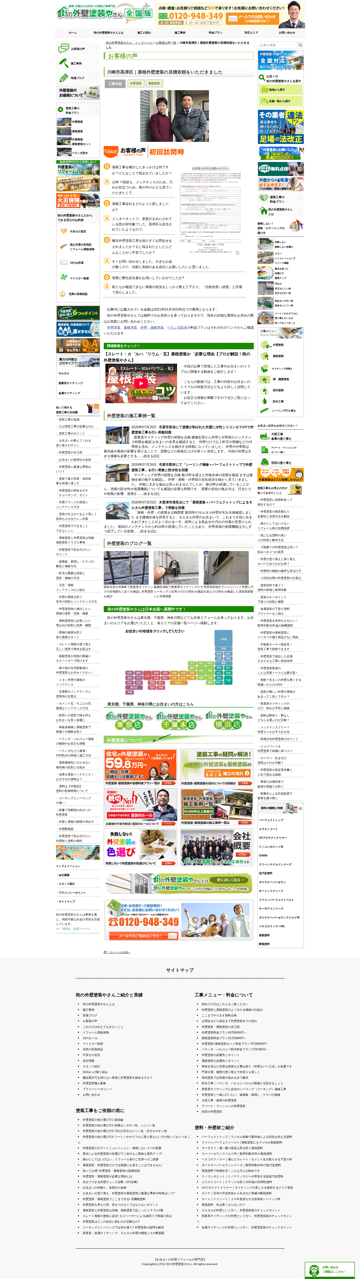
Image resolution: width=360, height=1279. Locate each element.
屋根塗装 (130, 327)
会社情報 (88, 1060)
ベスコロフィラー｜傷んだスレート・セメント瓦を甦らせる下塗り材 (247, 1159)
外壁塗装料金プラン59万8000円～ (224, 1032)
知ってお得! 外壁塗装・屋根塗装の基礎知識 (111, 1170)
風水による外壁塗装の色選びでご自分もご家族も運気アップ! (122, 1153)
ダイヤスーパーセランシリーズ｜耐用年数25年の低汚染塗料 (241, 1165)
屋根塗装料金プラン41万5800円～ (224, 1038)
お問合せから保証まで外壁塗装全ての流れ (229, 1021)
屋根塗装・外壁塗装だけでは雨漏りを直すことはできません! (122, 1165)
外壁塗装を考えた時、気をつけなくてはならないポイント (121, 1204)
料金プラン (215, 32)
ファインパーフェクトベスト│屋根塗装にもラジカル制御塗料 (242, 1142)
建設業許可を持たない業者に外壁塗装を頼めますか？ (118, 1077)
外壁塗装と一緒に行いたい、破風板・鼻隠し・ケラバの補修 (241, 1094)
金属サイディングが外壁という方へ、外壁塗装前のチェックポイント (247, 1227)
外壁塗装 (113, 327)
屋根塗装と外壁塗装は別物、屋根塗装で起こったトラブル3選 (123, 1210)
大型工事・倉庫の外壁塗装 (219, 1100)
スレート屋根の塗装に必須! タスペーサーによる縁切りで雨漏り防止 (127, 1216)
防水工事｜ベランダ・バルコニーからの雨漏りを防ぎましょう (242, 1083)
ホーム (73, 32)
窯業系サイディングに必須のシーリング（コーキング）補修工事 (244, 1089)
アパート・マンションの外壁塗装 (223, 1106)
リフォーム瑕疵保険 (96, 1032)
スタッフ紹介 (91, 1066)
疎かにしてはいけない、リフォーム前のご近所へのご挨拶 (121, 1159)
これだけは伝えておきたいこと (103, 1026)
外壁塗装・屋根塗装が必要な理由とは (107, 1176)
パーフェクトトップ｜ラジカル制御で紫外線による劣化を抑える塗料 (247, 1136)
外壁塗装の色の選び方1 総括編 (103, 1119)
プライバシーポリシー (97, 1089)
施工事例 (180, 32)
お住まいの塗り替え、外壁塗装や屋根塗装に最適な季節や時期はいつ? (129, 1193)
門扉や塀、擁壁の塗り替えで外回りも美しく (231, 1072)
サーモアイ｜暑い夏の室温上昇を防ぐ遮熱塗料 (232, 1148)
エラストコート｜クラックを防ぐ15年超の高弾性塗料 (237, 1182)
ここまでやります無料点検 (219, 1015)
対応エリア (251, 32)
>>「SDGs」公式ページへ (73, 928)
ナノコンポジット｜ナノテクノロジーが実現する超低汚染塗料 (242, 1176)
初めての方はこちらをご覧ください (225, 1004)
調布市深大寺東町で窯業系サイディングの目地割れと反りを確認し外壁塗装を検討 (128, 591)
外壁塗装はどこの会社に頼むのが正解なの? (111, 1221)
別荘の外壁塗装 (212, 1111)
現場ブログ (90, 1015)
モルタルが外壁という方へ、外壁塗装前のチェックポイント (241, 1210)
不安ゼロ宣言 (91, 1055)
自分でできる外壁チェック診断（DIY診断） (111, 1182)
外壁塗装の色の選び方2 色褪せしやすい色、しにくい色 (119, 1125)
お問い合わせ (287, 32)
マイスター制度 (93, 1043)
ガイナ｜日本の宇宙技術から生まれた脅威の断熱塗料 (237, 1193)
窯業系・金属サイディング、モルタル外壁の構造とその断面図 (123, 1233)
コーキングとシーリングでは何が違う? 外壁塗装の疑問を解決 (123, 1227)
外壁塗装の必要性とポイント (221, 1055)
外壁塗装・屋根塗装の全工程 (221, 1026)
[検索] (300, 45)
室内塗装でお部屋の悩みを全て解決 (225, 1077)
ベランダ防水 (177, 327)
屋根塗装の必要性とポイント (221, 1060)
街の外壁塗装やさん (179, 1264)
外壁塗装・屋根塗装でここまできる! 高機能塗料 (114, 1199)
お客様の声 (90, 1021)
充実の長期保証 (93, 1049)
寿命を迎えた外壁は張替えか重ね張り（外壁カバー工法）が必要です (247, 1066)
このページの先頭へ (119, 952)
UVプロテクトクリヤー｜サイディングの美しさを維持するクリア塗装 (247, 1187)
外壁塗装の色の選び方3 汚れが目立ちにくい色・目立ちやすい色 (125, 1131)
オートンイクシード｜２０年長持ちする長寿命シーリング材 (241, 1199)
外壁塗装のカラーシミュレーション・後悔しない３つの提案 (122, 1148)
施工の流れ (144, 32)
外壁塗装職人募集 (94, 1083)
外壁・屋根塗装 (152, 327)
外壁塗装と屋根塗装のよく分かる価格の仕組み (232, 1009)
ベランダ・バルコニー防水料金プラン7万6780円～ (235, 1049)
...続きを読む (150, 456)
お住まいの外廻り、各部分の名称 (104, 1187)
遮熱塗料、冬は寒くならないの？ (223, 1204)
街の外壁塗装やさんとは (109, 32)
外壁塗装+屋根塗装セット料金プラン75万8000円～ (235, 1043)
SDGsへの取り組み (95, 1072)
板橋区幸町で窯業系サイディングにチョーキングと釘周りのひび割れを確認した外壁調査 (178, 591)
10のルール (90, 1038)
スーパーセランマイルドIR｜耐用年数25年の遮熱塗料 (237, 1153)
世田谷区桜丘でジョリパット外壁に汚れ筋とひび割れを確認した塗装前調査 (228, 589)
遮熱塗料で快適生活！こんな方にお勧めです (231, 1170)
